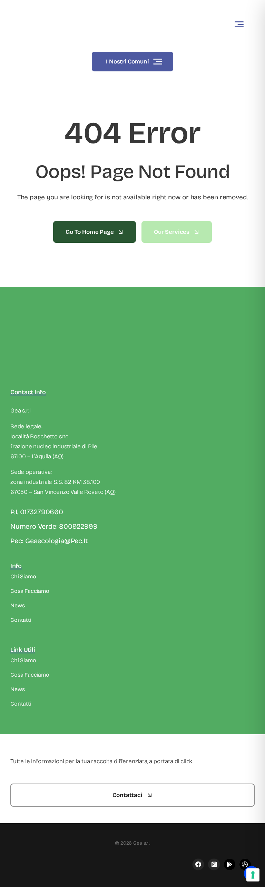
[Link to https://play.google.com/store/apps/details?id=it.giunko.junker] (230, 864)
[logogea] (43, 8)
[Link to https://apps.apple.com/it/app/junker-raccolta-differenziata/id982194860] (214, 864)
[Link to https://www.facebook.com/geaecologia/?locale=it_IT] (198, 864)
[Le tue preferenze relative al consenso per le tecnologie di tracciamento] (252, 874)
